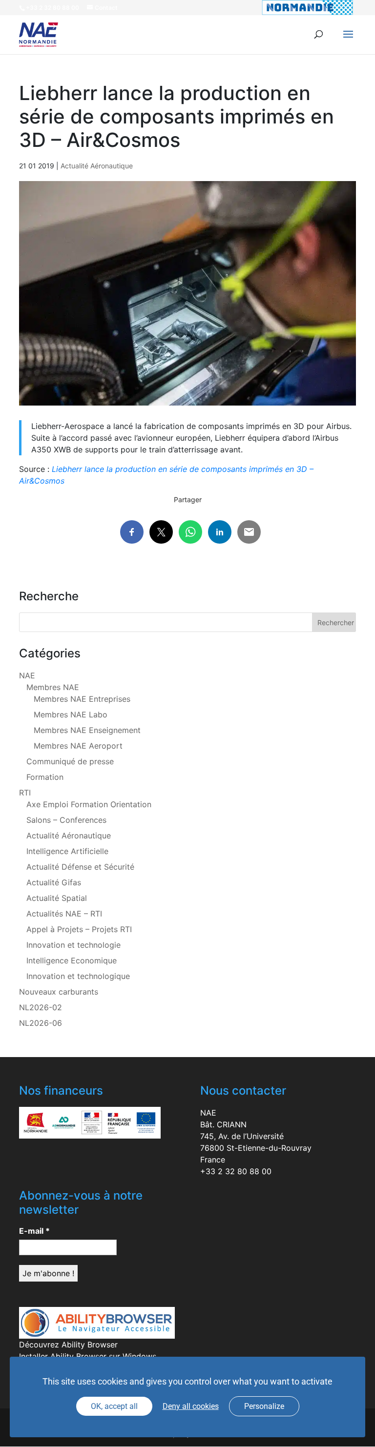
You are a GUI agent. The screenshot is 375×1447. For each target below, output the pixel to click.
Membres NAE (52, 687)
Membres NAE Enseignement (87, 730)
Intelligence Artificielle (67, 851)
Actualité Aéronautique (97, 166)
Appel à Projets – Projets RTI (79, 929)
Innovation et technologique (78, 976)
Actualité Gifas (53, 882)
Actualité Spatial (56, 898)
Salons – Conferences (66, 820)
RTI (25, 792)
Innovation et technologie (73, 945)
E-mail (34, 1231)
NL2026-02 (40, 1007)
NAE (27, 675)
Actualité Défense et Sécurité (80, 867)
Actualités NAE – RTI (64, 913)
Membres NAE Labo (70, 714)
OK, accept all (114, 1406)
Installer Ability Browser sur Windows (87, 1356)
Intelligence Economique (71, 960)
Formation (44, 777)
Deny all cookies (191, 1406)
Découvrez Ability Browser (68, 1344)
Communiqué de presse (70, 761)
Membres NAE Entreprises (82, 699)
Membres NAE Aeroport (78, 746)
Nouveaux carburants (58, 992)
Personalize (264, 1406)
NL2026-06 (40, 1023)
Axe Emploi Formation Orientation (88, 804)
